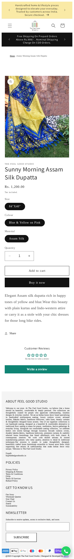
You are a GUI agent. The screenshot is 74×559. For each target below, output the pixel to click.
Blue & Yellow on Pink (24, 222)
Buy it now (37, 282)
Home (12, 56)
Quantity (10, 247)
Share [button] (12, 333)
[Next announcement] (64, 10)
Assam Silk (16, 238)
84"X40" (15, 206)
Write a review (37, 369)
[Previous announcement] (9, 10)
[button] (9, 25)
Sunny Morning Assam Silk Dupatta (32, 56)
